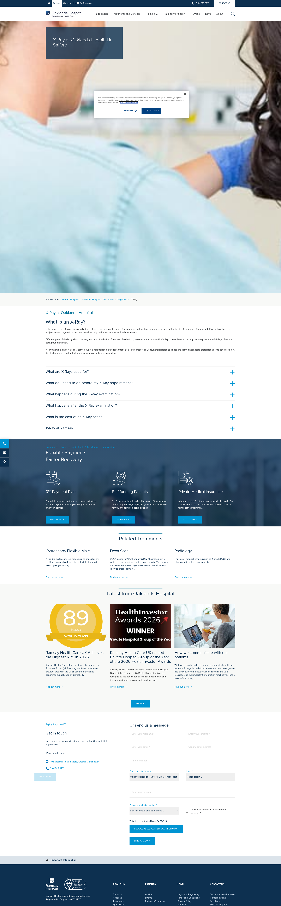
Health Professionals (82, 3)
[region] (141, 104)
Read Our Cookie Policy (129, 103)
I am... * (189, 771)
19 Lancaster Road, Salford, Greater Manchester (75, 761)
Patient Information (155, 901)
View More (140, 704)
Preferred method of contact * (143, 805)
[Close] (185, 94)
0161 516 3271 (202, 3)
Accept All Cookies (151, 111)
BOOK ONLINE (56, 777)
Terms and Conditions (189, 897)
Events (148, 897)
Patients (56, 3)
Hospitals (75, 299)
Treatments (108, 299)
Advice (148, 894)
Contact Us (224, 3)
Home (65, 299)
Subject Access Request (222, 894)
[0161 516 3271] (4, 443)
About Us (117, 894)
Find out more (57, 520)
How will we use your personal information (156, 829)
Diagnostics (123, 299)
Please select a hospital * (141, 771)
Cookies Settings (130, 111)
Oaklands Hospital (91, 299)
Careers (67, 3)
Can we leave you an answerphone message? (209, 811)
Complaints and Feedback (218, 899)
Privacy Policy (185, 901)
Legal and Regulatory (188, 894)
